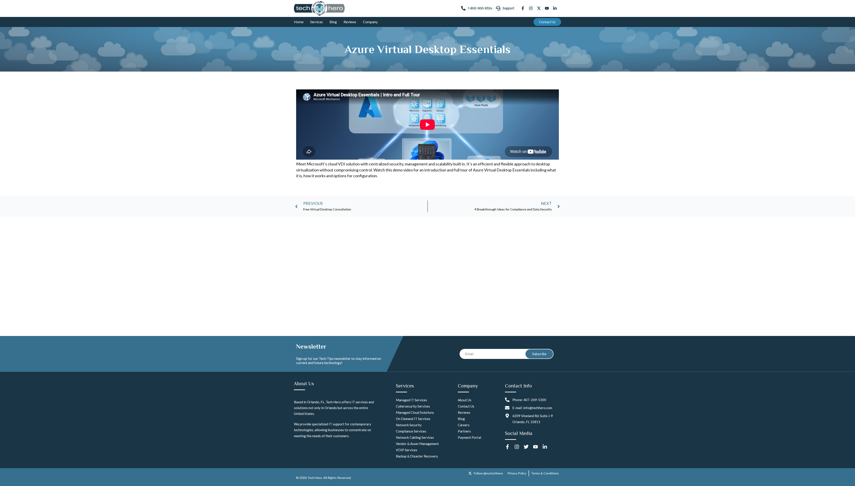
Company (370, 22)
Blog (333, 22)
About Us (464, 400)
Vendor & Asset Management (417, 444)
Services (316, 22)
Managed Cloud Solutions (415, 412)
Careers (464, 425)
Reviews (350, 22)
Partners (464, 431)
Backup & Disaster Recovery (417, 456)
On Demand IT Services (413, 419)
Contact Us (466, 406)
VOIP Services (406, 450)
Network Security (409, 425)
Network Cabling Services (415, 437)
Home (298, 22)
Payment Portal (469, 437)
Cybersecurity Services (413, 406)
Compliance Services (411, 431)
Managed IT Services (411, 400)
